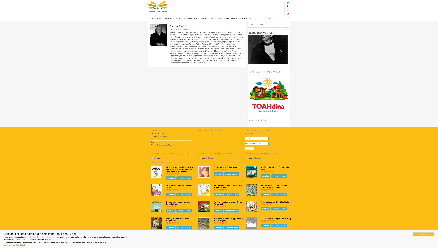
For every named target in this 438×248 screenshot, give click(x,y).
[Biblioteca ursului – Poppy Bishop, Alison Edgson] (204, 228)
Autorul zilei (175, 29)
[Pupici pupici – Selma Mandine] (204, 177)
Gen (178, 18)
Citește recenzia (184, 178)
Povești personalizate (227, 18)
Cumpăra (170, 178)
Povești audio (245, 18)
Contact (154, 139)
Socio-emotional (190, 18)
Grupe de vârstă (154, 18)
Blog (213, 18)
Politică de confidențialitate (161, 144)
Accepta (423, 234)
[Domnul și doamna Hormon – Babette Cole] (156, 211)
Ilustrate (168, 18)
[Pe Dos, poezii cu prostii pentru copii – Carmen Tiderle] (251, 195)
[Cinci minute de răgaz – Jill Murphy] (251, 228)
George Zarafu (178, 26)
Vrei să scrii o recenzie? (159, 136)
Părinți (204, 18)
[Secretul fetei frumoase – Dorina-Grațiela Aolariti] (204, 195)
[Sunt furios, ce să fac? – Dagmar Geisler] (156, 195)
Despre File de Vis (157, 133)
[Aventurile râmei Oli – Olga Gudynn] (251, 211)
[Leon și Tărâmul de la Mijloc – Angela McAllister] (156, 228)
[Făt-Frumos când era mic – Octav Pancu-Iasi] (204, 211)
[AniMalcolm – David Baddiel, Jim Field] (251, 177)
